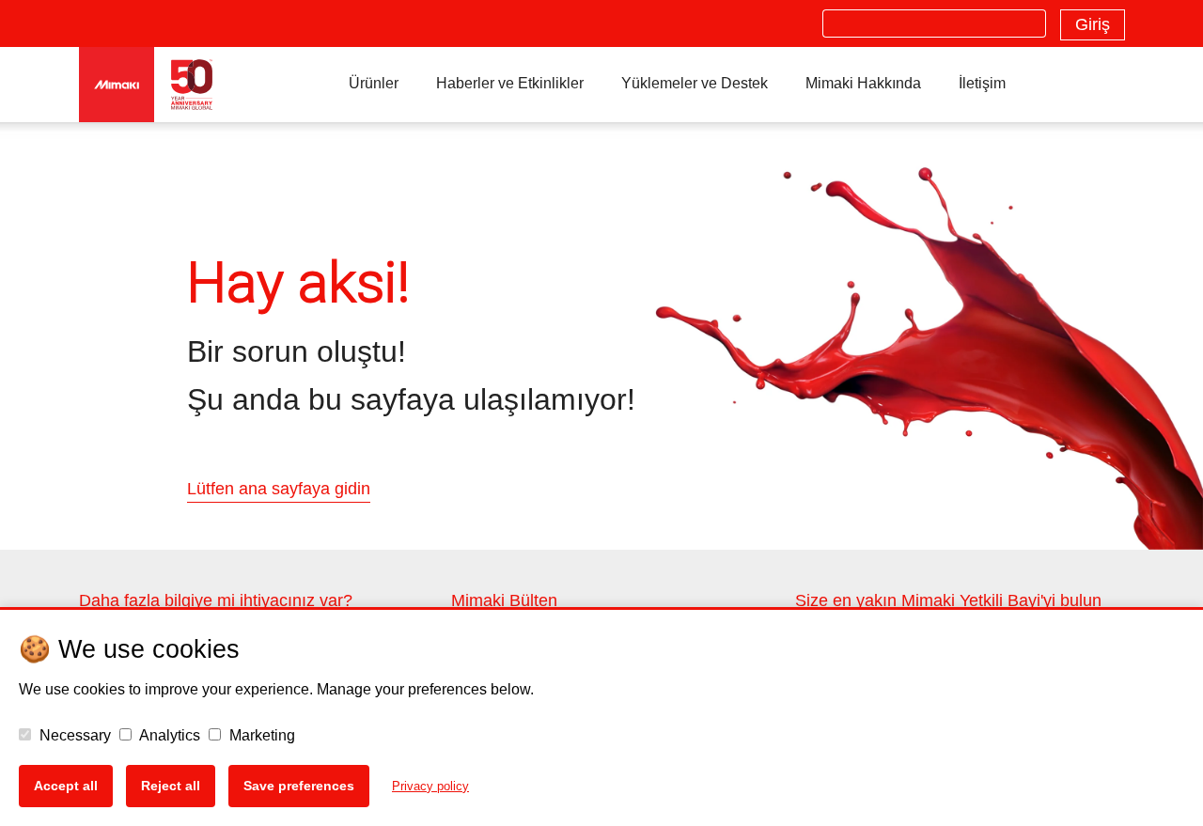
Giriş (1092, 24)
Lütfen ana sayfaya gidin (278, 488)
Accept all (66, 785)
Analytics (168, 735)
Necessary (73, 735)
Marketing (260, 735)
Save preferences (298, 785)
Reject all (170, 785)
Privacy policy (430, 786)
